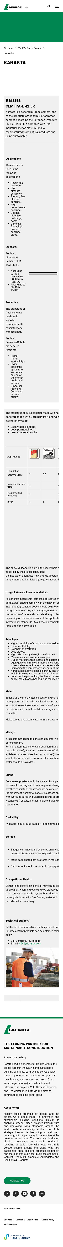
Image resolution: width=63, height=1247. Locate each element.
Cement (38, 48)
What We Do (24, 48)
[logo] (12, 7)
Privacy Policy (10, 1224)
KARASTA (9, 53)
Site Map (8, 1220)
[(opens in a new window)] (43, 273)
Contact (19, 1220)
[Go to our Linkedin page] (8, 1194)
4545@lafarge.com (30, 943)
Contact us (17, 1180)
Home (11, 48)
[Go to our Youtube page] (25, 1194)
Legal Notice (32, 1220)
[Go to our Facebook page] (34, 1194)
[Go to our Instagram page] (43, 1194)
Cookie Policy (48, 1220)
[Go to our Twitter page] (17, 1194)
